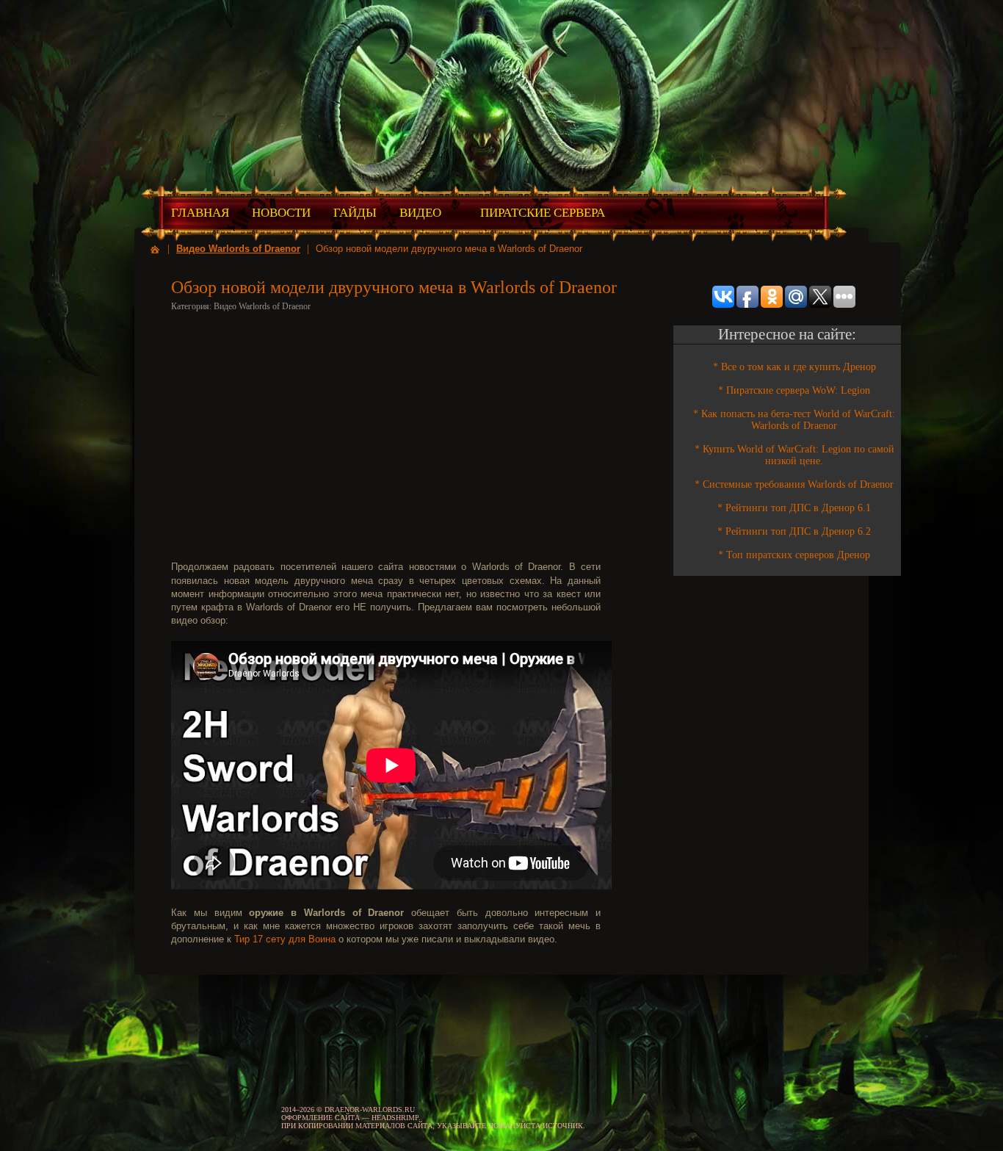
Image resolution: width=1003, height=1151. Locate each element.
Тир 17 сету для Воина (285, 939)
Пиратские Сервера (542, 213)
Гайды (355, 213)
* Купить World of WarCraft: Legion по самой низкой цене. (794, 455)
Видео (420, 213)
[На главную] (155, 248)
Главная (200, 213)
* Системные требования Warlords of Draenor (794, 484)
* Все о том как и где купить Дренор (794, 366)
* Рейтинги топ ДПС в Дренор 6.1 (794, 507)
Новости (281, 213)
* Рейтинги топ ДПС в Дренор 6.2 (794, 531)
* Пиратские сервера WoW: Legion (794, 390)
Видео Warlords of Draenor (238, 248)
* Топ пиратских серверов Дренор (794, 554)
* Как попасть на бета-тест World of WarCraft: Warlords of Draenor (794, 419)
